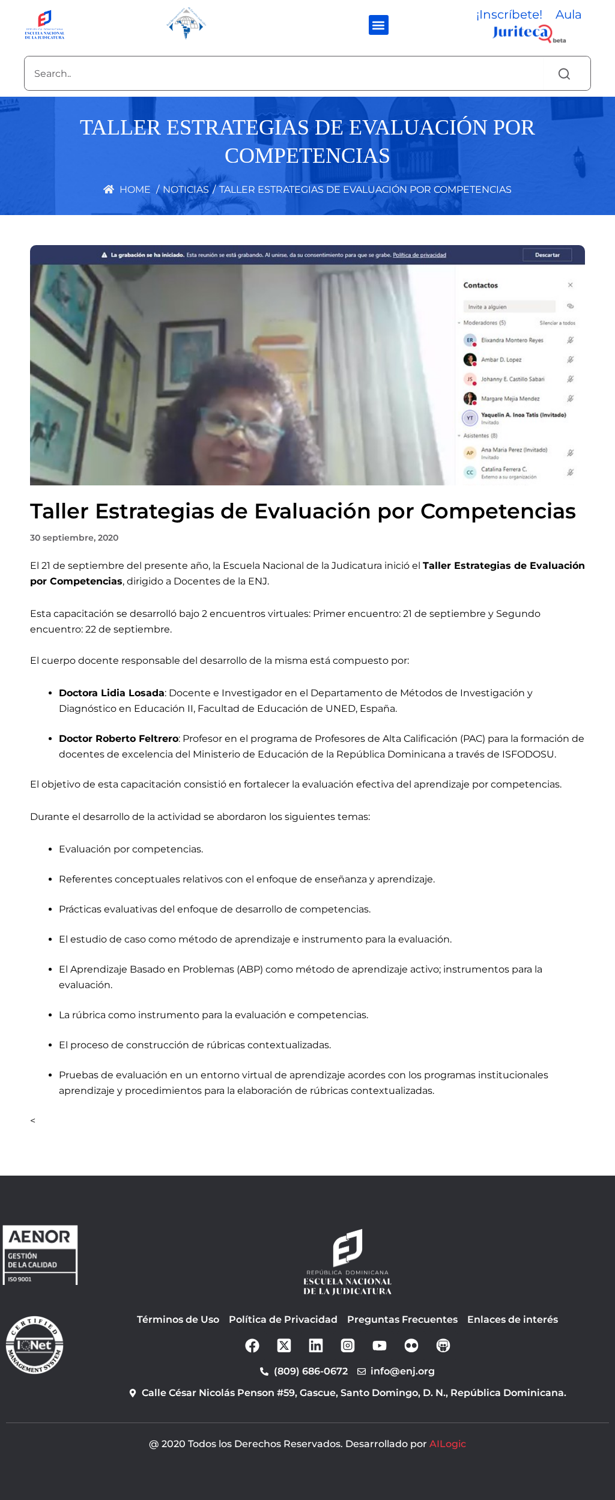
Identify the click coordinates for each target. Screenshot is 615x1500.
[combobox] (284, 73)
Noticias (186, 189)
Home (134, 189)
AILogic (447, 1444)
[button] (379, 25)
